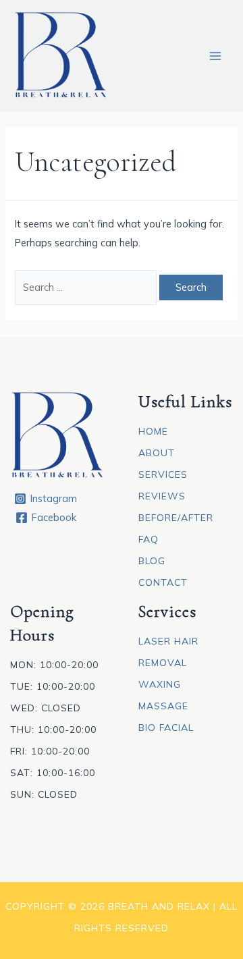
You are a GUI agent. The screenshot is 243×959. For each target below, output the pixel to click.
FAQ (148, 539)
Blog (151, 561)
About (156, 453)
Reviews (162, 496)
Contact (163, 582)
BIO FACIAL (166, 727)
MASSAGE (163, 706)
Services (163, 474)
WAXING (159, 684)
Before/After (175, 518)
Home (153, 431)
